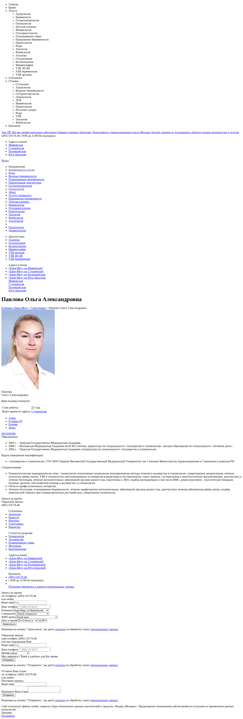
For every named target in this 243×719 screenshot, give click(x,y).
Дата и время (9, 620)
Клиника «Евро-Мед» (14, 307)
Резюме (13, 424)
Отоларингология (19, 208)
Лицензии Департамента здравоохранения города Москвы (115, 132)
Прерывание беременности (25, 198)
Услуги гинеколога (20, 195)
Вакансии (14, 527)
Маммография (17, 249)
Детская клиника (19, 201)
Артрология (16, 220)
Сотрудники (38, 307)
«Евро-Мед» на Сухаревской (26, 271)
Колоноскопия (17, 246)
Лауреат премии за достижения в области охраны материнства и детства (195, 132)
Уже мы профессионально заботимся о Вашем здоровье (40, 132)
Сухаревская (16, 148)
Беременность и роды (22, 169)
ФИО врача (8, 617)
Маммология (16, 204)
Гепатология (16, 227)
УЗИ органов (17, 252)
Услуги (13, 10)
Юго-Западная (17, 154)
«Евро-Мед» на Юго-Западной (27, 277)
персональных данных (104, 629)
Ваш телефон (9, 606)
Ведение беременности (23, 176)
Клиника (6, 610)
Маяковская (16, 144)
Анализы (14, 239)
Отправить (8, 660)
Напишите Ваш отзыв (14, 691)
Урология (14, 214)
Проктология (17, 211)
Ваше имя (7, 602)
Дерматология (17, 230)
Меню (5, 160)
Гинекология (16, 188)
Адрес (12, 418)
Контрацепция (17, 549)
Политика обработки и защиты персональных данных (41, 586)
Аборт (12, 192)
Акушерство (16, 539)
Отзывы (13, 81)
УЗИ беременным (19, 258)
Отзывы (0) (15, 421)
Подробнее (8, 715)
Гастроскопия (17, 242)
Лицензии (15, 514)
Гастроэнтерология (20, 185)
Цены (12, 427)
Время (5, 653)
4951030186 (8, 433)
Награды (14, 520)
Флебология (16, 217)
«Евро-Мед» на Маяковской (25, 268)
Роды (12, 173)
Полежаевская (17, 151)
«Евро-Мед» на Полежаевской (27, 274)
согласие (60, 629)
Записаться (9, 624)
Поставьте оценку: (12, 680)
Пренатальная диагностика (25, 182)
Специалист (8, 613)
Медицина (15, 545)
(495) (18, 577)
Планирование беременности (26, 179)
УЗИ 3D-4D (16, 255)
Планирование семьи (21, 542)
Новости (14, 517)
